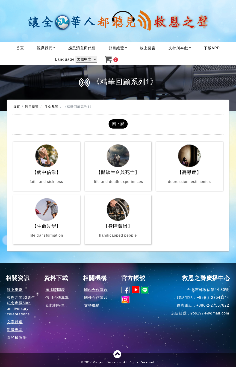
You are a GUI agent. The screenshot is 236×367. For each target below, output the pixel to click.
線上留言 (148, 48)
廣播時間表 (55, 290)
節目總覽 (32, 107)
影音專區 (15, 330)
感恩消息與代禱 (82, 48)
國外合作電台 (96, 297)
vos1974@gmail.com (210, 313)
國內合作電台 (96, 290)
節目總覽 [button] (116, 48)
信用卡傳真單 (57, 297)
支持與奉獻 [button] (178, 48)
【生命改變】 (46, 230)
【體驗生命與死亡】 (118, 177)
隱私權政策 (17, 338)
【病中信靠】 (46, 177)
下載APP (212, 48)
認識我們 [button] (45, 48)
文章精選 (15, 322)
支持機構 (92, 305)
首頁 (20, 48)
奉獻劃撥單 (55, 305)
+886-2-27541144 (213, 297)
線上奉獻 (15, 290)
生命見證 (52, 107)
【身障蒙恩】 (118, 230)
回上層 (118, 124)
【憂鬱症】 (189, 177)
